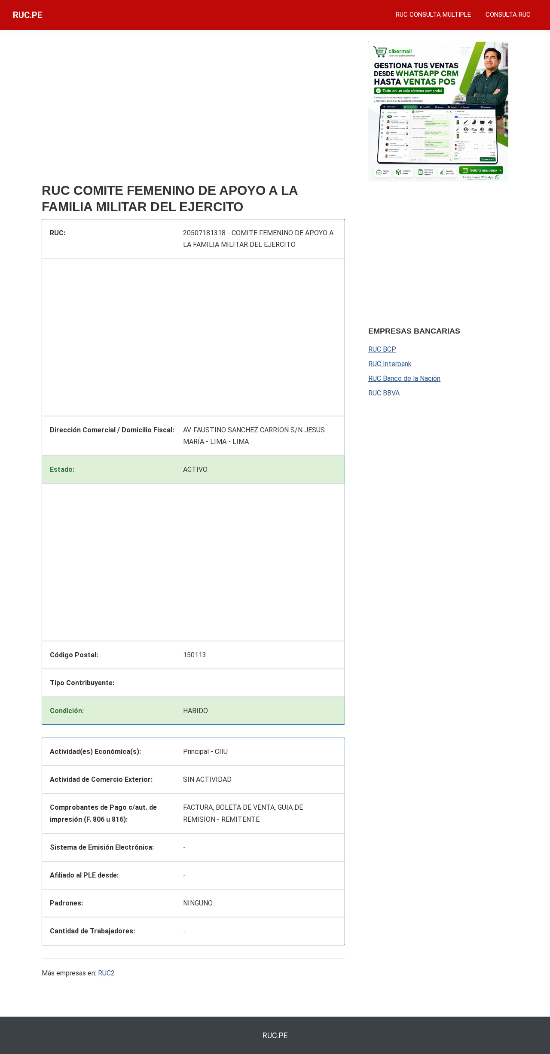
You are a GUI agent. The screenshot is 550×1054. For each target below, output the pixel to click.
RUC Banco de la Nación (404, 378)
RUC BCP (382, 349)
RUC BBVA (384, 393)
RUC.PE (27, 15)
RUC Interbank (390, 364)
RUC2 (106, 973)
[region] (193, 110)
